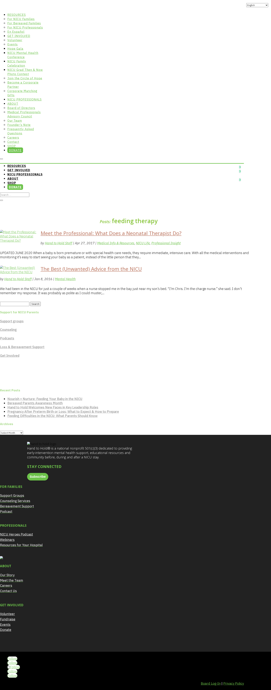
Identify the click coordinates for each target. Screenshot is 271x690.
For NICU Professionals (25, 27)
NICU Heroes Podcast (16, 534)
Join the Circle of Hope (24, 78)
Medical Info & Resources (115, 243)
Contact (13, 142)
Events (12, 44)
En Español (16, 32)
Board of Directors (21, 108)
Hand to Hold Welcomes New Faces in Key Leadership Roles (52, 407)
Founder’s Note (19, 125)
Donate (15, 150)
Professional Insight (166, 243)
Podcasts (7, 338)
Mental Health (65, 279)
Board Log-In (211, 683)
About (12, 103)
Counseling (8, 330)
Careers (13, 137)
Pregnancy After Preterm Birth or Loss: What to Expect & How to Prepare (63, 411)
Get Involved (18, 36)
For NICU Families (21, 19)
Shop (11, 146)
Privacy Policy (233, 683)
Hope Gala (15, 48)
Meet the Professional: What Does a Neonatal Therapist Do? (111, 233)
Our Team (14, 120)
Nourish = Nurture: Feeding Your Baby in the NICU (44, 399)
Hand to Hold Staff (58, 243)
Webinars (7, 540)
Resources (16, 15)
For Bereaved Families (24, 23)
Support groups (12, 321)
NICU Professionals (24, 99)
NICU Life (143, 243)
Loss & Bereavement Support (22, 347)
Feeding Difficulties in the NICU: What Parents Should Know (52, 416)
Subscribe (38, 476)
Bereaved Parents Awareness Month (35, 403)
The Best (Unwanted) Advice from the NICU (91, 268)
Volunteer (14, 40)
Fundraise (7, 619)
